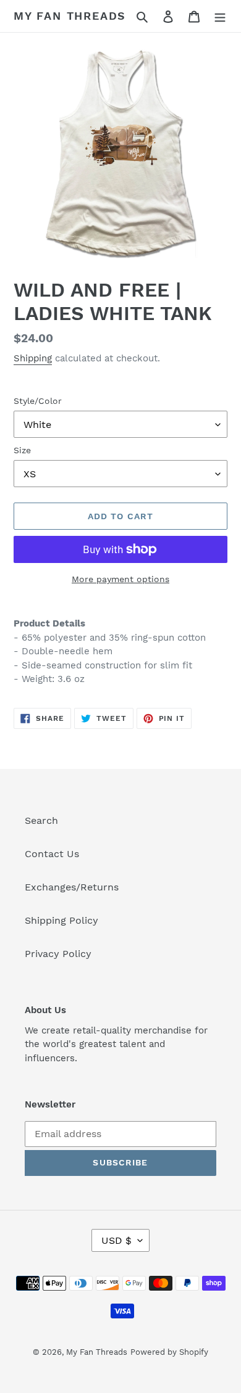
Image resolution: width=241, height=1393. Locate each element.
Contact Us (52, 854)
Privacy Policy (58, 953)
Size (22, 450)
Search (41, 820)
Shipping (33, 358)
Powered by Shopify (169, 1352)
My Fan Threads (70, 15)
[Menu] (220, 16)
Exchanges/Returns (72, 887)
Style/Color (38, 401)
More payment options (120, 579)
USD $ (116, 1240)
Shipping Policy (61, 920)
